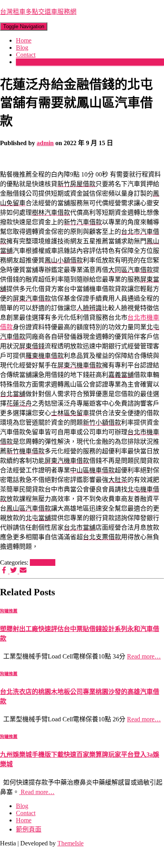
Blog (22, 47)
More (22, 61)
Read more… (144, 656)
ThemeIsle (70, 843)
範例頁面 (28, 829)
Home (23, 40)
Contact (25, 54)
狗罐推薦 (42, 562)
